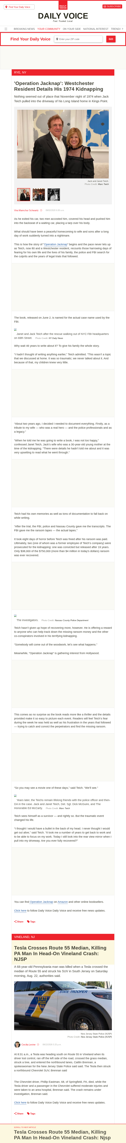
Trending (117, 29)
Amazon (63, 901)
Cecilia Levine (28, 1044)
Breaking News (24, 29)
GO (111, 39)
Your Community (48, 29)
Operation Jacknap (55, 244)
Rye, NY (20, 72)
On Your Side (72, 29)
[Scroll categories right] (122, 28)
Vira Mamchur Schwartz (26, 210)
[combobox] (19, 6)
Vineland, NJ (24, 937)
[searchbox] (22, 7)
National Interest (95, 29)
